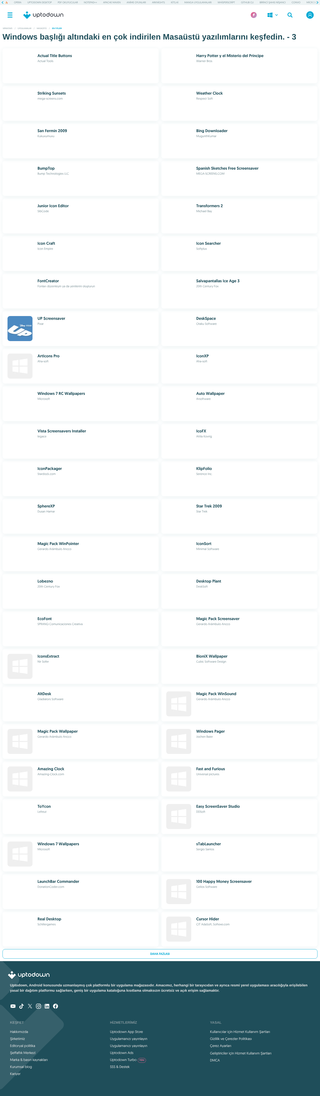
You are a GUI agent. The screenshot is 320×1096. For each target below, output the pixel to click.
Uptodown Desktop (40, 2)
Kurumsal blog (21, 1066)
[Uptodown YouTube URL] (13, 1006)
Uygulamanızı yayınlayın (128, 1038)
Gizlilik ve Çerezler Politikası (231, 1038)
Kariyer (15, 1073)
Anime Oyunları (136, 2)
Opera (18, 2)
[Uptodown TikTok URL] (21, 1006)
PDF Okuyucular (68, 2)
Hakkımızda (19, 1031)
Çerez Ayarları (220, 1045)
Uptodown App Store (126, 1031)
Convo (296, 2)
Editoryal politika (22, 1045)
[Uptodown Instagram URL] (39, 1006)
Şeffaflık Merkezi (23, 1052)
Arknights (158, 2)
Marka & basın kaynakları (29, 1059)
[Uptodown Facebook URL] (55, 1006)
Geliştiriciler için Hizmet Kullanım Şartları (241, 1053)
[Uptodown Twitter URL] (30, 1006)
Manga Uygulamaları (198, 2)
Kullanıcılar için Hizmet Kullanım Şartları (240, 1031)
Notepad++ (90, 2)
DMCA (215, 1060)
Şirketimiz (17, 1038)
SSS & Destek (120, 1066)
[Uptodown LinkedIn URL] (47, 1006)
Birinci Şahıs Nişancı (273, 2)
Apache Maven (111, 2)
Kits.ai (174, 2)
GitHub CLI (247, 2)
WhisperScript (226, 2)
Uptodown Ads (122, 1052)
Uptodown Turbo (127, 1059)
